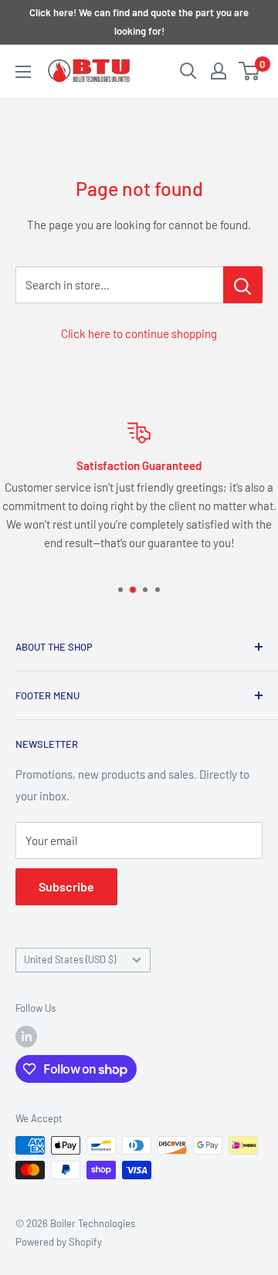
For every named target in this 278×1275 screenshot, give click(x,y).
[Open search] (188, 71)
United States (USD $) (70, 959)
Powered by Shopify (58, 1242)
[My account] (218, 71)
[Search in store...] (243, 284)
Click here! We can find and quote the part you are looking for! (139, 21)
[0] (249, 71)
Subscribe (66, 886)
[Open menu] (23, 72)
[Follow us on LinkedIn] (26, 1036)
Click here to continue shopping (139, 333)
